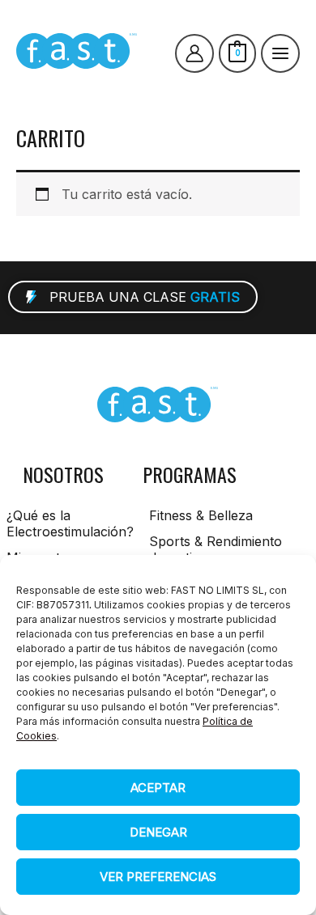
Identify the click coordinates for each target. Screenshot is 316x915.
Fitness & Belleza (201, 515)
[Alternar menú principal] (280, 53)
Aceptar (158, 787)
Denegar (158, 832)
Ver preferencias (158, 876)
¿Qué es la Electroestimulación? (66, 523)
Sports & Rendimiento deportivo (215, 549)
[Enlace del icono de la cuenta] (194, 53)
